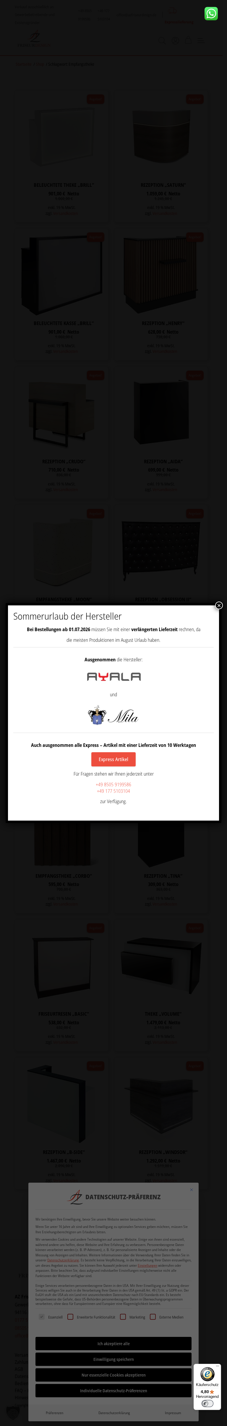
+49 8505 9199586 (113, 784)
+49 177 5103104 (113, 791)
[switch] (207, 1403)
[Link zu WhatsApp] (213, 13)
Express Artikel (113, 759)
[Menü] (217, 1367)
